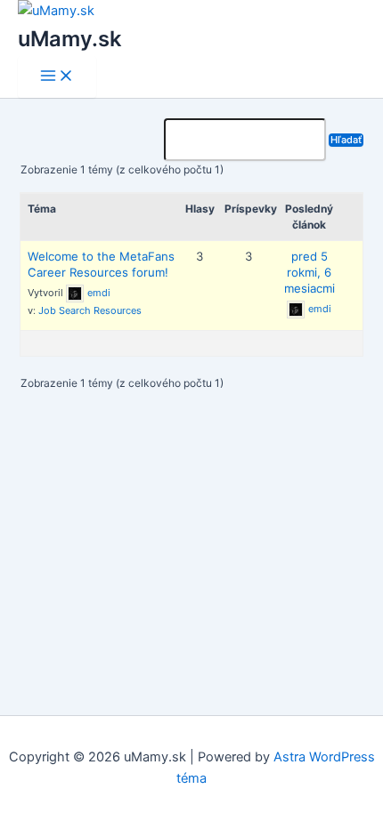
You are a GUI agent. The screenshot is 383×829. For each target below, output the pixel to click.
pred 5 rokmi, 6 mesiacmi (309, 272)
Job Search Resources (90, 310)
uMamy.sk (69, 39)
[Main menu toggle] (57, 77)
